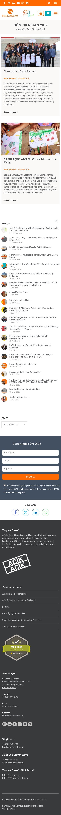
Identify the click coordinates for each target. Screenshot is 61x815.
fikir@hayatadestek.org (12, 763)
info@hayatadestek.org (12, 716)
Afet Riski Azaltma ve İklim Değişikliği (19, 600)
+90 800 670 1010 (10, 744)
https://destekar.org (11, 775)
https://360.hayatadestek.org (15, 778)
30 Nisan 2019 (23, 78)
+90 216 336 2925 (10, 706)
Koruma (5, 607)
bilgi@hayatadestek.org (12, 747)
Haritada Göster (9, 687)
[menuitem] (55, 3)
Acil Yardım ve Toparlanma (14, 594)
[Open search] (49, 3)
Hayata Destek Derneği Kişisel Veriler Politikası (22, 806)
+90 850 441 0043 (10, 697)
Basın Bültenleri (10, 78)
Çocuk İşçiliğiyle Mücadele (13, 613)
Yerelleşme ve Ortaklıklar (13, 626)
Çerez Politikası (9, 809)
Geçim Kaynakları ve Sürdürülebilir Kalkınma (21, 620)
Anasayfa (20, 29)
